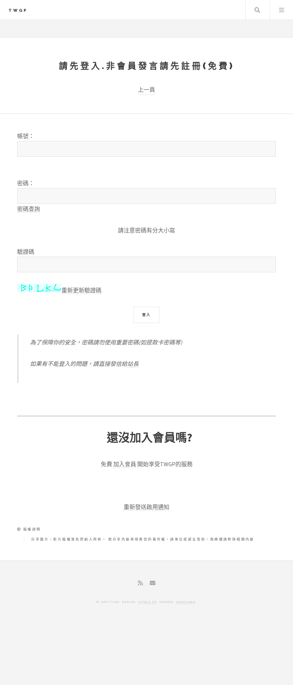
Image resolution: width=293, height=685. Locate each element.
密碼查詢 (28, 208)
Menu (281, 10)
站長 (133, 363)
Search (257, 10)
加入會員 (124, 464)
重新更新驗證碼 (81, 290)
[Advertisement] (146, 655)
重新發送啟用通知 (146, 506)
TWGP (18, 10)
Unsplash (185, 602)
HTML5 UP (148, 602)
